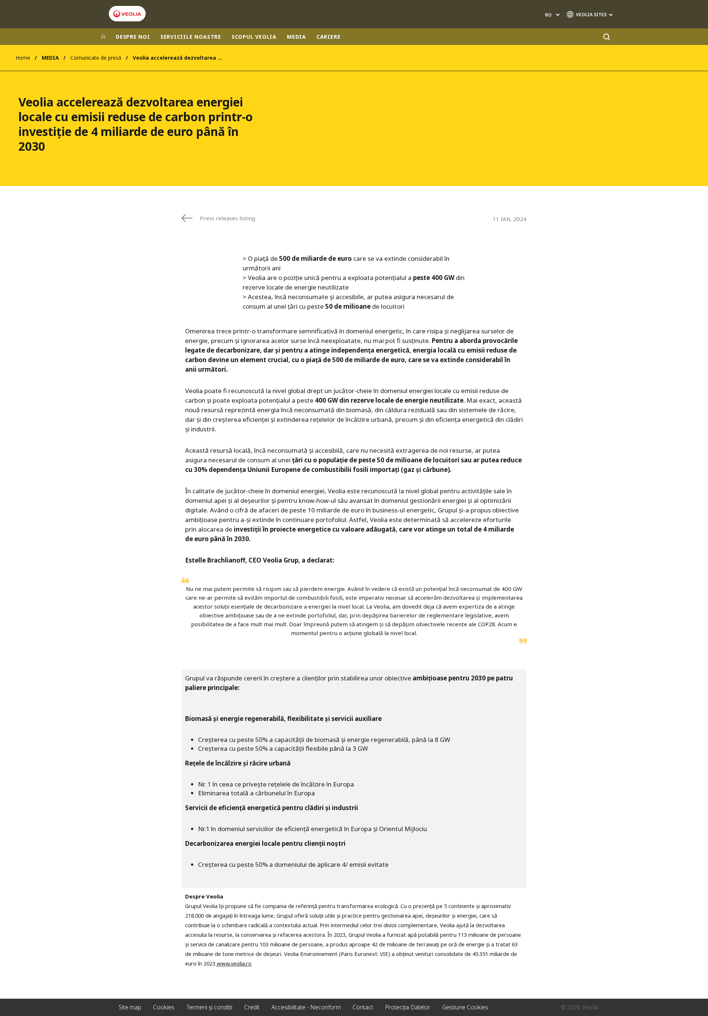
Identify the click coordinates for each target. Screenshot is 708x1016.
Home (22, 57)
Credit (252, 1007)
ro (548, 15)
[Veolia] (127, 13)
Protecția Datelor (407, 1007)
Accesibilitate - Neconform (306, 1007)
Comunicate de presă (95, 57)
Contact (363, 1007)
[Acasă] (103, 36)
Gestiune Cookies (465, 1007)
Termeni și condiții (209, 1007)
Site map (130, 1007)
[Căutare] (606, 36)
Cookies (163, 1007)
